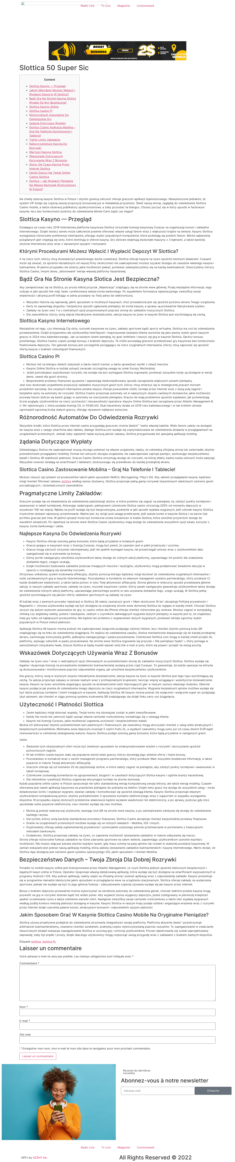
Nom (23, 1006)
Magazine (123, 5)
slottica (66, 481)
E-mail (24, 1020)
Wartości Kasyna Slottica (45, 152)
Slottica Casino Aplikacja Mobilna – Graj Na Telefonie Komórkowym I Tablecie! (52, 131)
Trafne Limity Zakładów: (45, 139)
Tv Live (105, 5)
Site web (25, 1034)
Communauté (145, 5)
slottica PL (49, 941)
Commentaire (29, 963)
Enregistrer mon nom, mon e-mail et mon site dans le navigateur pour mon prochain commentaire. (87, 1048)
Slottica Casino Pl (40, 111)
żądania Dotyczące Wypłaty (47, 123)
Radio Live (87, 5)
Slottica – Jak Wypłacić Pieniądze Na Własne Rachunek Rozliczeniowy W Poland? (52, 185)
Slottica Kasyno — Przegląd (47, 86)
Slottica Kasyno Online (43, 106)
